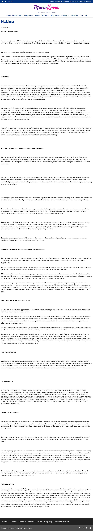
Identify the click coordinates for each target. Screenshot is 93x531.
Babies (37, 15)
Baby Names (55, 15)
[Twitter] (5, 1)
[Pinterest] (12, 1)
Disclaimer (66, 1)
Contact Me (58, 1)
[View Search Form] (86, 15)
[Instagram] (8, 1)
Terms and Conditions (85, 1)
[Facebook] (2, 1)
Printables (74, 15)
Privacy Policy (74, 1)
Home (8, 15)
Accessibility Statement (61, 522)
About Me (51, 1)
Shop (81, 15)
